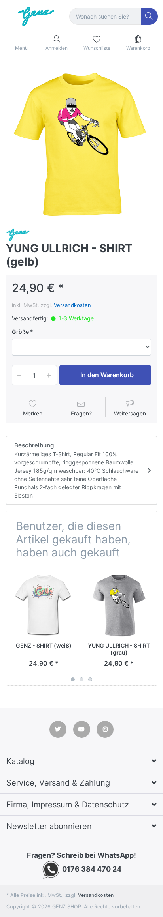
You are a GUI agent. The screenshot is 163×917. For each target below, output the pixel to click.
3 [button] (90, 679)
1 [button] (73, 679)
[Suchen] (149, 16)
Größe (20, 331)
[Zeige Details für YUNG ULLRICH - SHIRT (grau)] (118, 605)
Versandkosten (72, 305)
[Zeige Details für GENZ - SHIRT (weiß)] (43, 605)
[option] (81, 145)
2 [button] (81, 679)
